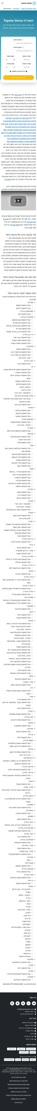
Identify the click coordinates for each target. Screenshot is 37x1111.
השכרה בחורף (30, 1039)
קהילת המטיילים (9, 1059)
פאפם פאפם (26, 3)
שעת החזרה (10, 64)
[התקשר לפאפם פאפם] (23, 1003)
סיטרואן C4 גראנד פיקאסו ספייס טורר (16, 121)
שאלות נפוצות (12, 1049)
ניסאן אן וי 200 (8, 130)
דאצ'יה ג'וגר (22, 124)
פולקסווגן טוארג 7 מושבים (26, 141)
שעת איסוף (10, 56)
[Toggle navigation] (2, 3)
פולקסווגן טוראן (12, 138)
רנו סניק (19, 135)
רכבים (32, 1033)
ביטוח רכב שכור (29, 1025)
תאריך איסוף (27, 56)
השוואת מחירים (31, 1049)
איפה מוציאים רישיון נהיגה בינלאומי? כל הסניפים (18, 1095)
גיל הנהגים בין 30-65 (18, 71)
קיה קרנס (15, 127)
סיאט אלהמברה (24, 138)
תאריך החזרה (26, 64)
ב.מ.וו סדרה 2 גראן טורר (20, 118)
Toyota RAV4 (15, 225)
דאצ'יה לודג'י (13, 124)
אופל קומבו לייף (10, 132)
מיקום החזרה (17, 47)
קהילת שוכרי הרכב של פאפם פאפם (18, 1081)
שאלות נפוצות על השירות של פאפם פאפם (18, 1084)
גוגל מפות (25, 1059)
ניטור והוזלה (21, 1049)
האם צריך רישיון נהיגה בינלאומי (18, 1091)
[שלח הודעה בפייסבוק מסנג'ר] (18, 1003)
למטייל (18, 1059)
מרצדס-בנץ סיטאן (29, 130)
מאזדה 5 (8, 127)
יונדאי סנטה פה (24, 127)
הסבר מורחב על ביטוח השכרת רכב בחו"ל (18, 1088)
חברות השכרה (29, 1031)
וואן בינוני (18, 95)
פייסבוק (33, 1059)
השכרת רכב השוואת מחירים (18, 1077)
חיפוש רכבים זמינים (17, 77)
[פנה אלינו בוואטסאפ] (29, 1003)
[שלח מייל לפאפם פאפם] (34, 1003)
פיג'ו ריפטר (26, 135)
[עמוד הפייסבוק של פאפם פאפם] (12, 1003)
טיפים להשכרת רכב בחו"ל (26, 1028)
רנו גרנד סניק (11, 135)
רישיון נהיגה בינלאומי (28, 1022)
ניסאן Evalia (18, 130)
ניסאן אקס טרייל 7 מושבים (26, 132)
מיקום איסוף (17, 40)
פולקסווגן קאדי (11, 141)
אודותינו (33, 1052)
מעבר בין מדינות (29, 1036)
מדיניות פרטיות (23, 1052)
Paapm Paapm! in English (18, 1099)
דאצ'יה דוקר (31, 124)
